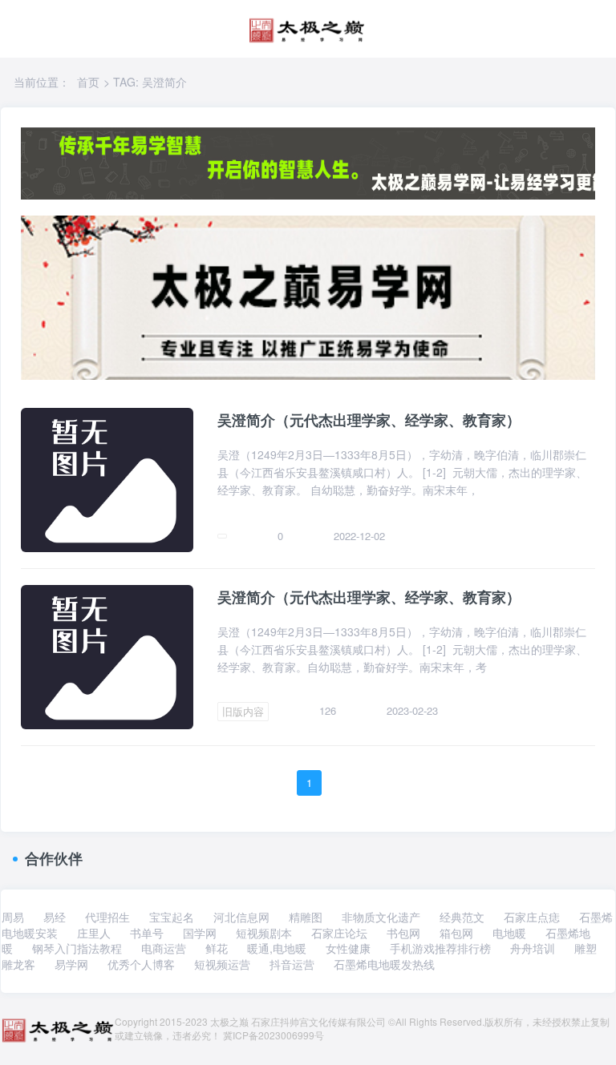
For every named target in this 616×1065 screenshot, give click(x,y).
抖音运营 (292, 964)
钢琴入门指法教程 (77, 948)
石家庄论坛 (339, 933)
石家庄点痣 (532, 917)
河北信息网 (241, 917)
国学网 (200, 933)
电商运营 (163, 948)
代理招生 (107, 917)
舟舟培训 (532, 948)
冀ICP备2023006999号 (273, 1035)
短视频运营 (222, 964)
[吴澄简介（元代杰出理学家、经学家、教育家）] (107, 478)
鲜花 (216, 948)
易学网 (71, 964)
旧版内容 (243, 711)
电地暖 (509, 933)
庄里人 (94, 933)
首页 (88, 82)
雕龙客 (18, 964)
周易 (13, 917)
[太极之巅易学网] (307, 25)
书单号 (147, 933)
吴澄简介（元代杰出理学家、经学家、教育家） (369, 421)
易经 (54, 917)
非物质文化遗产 (381, 917)
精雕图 (305, 917)
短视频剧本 (264, 933)
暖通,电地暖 (276, 948)
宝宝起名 (171, 917)
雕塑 (585, 948)
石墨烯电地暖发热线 (384, 964)
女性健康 (348, 948)
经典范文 (462, 917)
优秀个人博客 (141, 964)
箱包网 (456, 933)
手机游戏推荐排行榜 (440, 948)
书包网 (403, 933)
